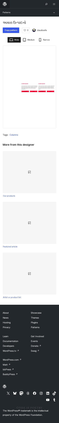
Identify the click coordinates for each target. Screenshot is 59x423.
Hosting (7, 322)
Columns (14, 134)
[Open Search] (46, 4)
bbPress (8, 369)
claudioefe (42, 30)
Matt (6, 364)
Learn (5, 336)
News (6, 317)
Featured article (10, 246)
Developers (8, 346)
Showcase (36, 312)
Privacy (6, 327)
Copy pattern (11, 30)
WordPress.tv (11, 350)
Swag (35, 350)
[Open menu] (54, 4)
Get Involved (37, 336)
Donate (36, 346)
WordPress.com (12, 359)
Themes (35, 317)
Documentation (10, 341)
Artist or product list (12, 297)
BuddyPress (10, 374)
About (6, 312)
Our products (9, 196)
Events (34, 341)
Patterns (6, 12)
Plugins (34, 322)
